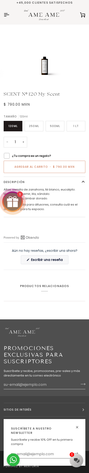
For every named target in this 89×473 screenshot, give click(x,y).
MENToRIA (31, 466)
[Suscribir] (81, 384)
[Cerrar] (79, 425)
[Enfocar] (15, 76)
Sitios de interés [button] (17, 410)
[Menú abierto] (10, 14)
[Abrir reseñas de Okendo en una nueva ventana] (21, 237)
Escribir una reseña (49, 260)
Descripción (14, 182)
